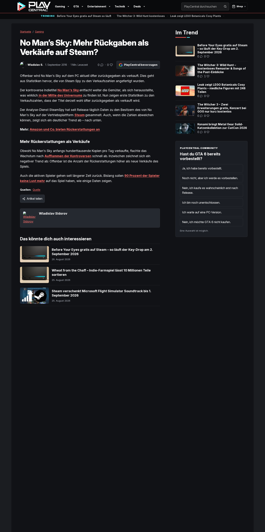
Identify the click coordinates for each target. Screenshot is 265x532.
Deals (137, 6)
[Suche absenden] (225, 6)
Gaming (60, 6)
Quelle (36, 189)
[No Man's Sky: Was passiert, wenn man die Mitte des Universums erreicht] (38, 95)
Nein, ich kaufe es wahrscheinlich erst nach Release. (210, 190)
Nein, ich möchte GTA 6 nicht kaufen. (206, 222)
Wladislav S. (35, 64)
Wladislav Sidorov (53, 213)
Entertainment (96, 6)
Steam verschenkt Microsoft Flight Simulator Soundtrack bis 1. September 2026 (101, 293)
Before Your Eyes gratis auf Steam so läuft (84, 15)
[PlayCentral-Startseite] (34, 6)
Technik (120, 6)
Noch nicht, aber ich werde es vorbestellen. (210, 178)
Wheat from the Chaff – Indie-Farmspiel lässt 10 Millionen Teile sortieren (101, 272)
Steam (79, 115)
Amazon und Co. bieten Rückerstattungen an (65, 129)
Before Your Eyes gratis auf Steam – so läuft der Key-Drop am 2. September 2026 (102, 252)
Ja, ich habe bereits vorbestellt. (202, 168)
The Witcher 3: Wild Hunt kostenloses (141, 15)
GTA (76, 6)
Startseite (25, 31)
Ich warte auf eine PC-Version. (202, 212)
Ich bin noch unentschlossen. (201, 202)
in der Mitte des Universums (60, 95)
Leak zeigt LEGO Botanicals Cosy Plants (195, 15)
